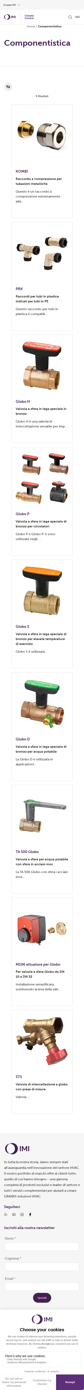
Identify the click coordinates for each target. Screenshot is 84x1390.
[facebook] (30, 1214)
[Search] (70, 16)
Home (31, 26)
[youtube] (13, 1214)
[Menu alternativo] (77, 16)
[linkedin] (5, 1214)
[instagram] (22, 1214)
